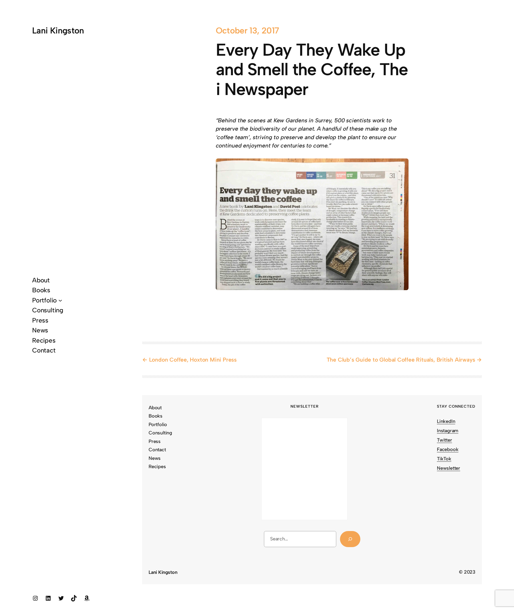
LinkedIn (446, 421)
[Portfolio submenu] (60, 300)
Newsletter (448, 468)
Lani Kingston (58, 30)
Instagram (447, 431)
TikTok (444, 459)
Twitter (444, 440)
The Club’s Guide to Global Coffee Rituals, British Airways (401, 359)
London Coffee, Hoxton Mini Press (193, 359)
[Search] (350, 539)
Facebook (447, 449)
